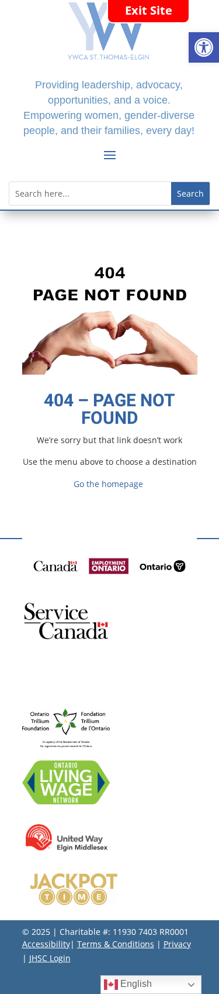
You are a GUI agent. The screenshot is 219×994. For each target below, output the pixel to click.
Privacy (177, 944)
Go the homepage (108, 483)
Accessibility (46, 944)
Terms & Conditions (115, 944)
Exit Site (148, 10)
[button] (204, 47)
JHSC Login (50, 958)
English (135, 984)
